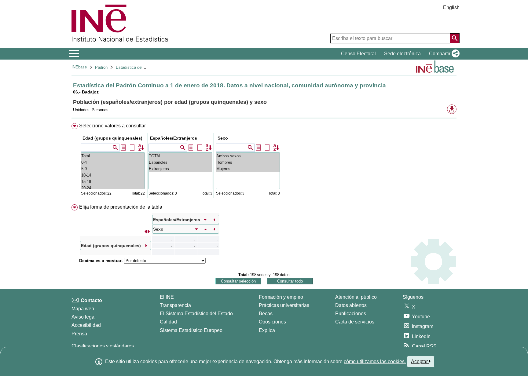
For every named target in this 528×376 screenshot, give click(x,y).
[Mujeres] (248, 169)
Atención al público (356, 297)
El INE (167, 297)
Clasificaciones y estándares (103, 346)
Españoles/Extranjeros (173, 138)
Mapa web (83, 308)
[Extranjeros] (180, 169)
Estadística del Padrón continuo (144, 67)
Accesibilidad (86, 325)
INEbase (79, 67)
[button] (443, 53)
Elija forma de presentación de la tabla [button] (120, 207)
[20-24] (113, 188)
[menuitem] (264, 162)
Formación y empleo (281, 297)
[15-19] (113, 181)
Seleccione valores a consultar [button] (112, 125)
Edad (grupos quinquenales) (112, 138)
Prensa (79, 333)
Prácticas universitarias (284, 305)
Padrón (101, 67)
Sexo (223, 138)
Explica (267, 330)
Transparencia (175, 305)
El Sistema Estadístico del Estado (196, 313)
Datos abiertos (351, 305)
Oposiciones (272, 321)
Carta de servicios (354, 321)
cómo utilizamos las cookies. (375, 361)
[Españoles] (180, 162)
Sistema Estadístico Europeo (191, 330)
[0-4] (113, 162)
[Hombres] (248, 162)
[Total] (113, 156)
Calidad (168, 321)
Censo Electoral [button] (358, 53)
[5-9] (113, 169)
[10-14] (113, 175)
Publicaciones (350, 313)
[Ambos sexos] (248, 156)
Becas (266, 313)
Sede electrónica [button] (402, 53)
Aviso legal (84, 316)
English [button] (451, 7)
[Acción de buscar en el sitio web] (455, 38)
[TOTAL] (180, 156)
